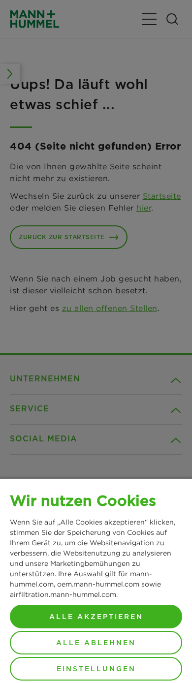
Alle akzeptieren (96, 617)
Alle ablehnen (96, 643)
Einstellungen (96, 669)
